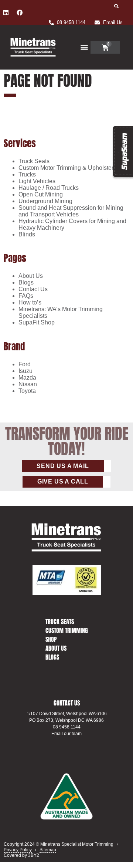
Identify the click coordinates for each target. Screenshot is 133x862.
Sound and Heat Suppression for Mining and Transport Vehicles (70, 211)
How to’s (29, 302)
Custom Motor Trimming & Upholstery (67, 168)
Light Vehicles (36, 181)
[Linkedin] (6, 12)
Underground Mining (45, 201)
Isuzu (25, 371)
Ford (24, 364)
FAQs (25, 296)
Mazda (27, 377)
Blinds (26, 234)
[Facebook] (19, 12)
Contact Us (33, 289)
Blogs (26, 282)
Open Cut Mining (40, 194)
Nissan (27, 384)
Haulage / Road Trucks (48, 188)
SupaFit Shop (36, 322)
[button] (116, 6)
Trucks (27, 174)
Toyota (27, 391)
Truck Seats (34, 161)
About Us (30, 276)
